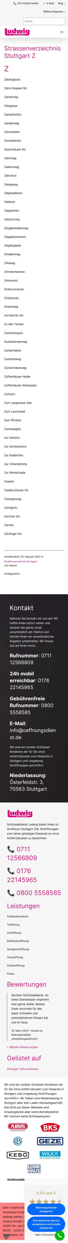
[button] (6, 1236)
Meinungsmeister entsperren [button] (46, 1209)
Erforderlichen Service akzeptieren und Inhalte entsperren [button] (46, 1224)
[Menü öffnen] (62, 32)
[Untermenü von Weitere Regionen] (64, 11)
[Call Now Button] (60, 1235)
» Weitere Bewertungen (22, 1047)
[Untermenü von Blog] (64, 3)
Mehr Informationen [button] (46, 1234)
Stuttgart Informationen (22, 1069)
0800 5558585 (39, 893)
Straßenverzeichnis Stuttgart (20, 561)
